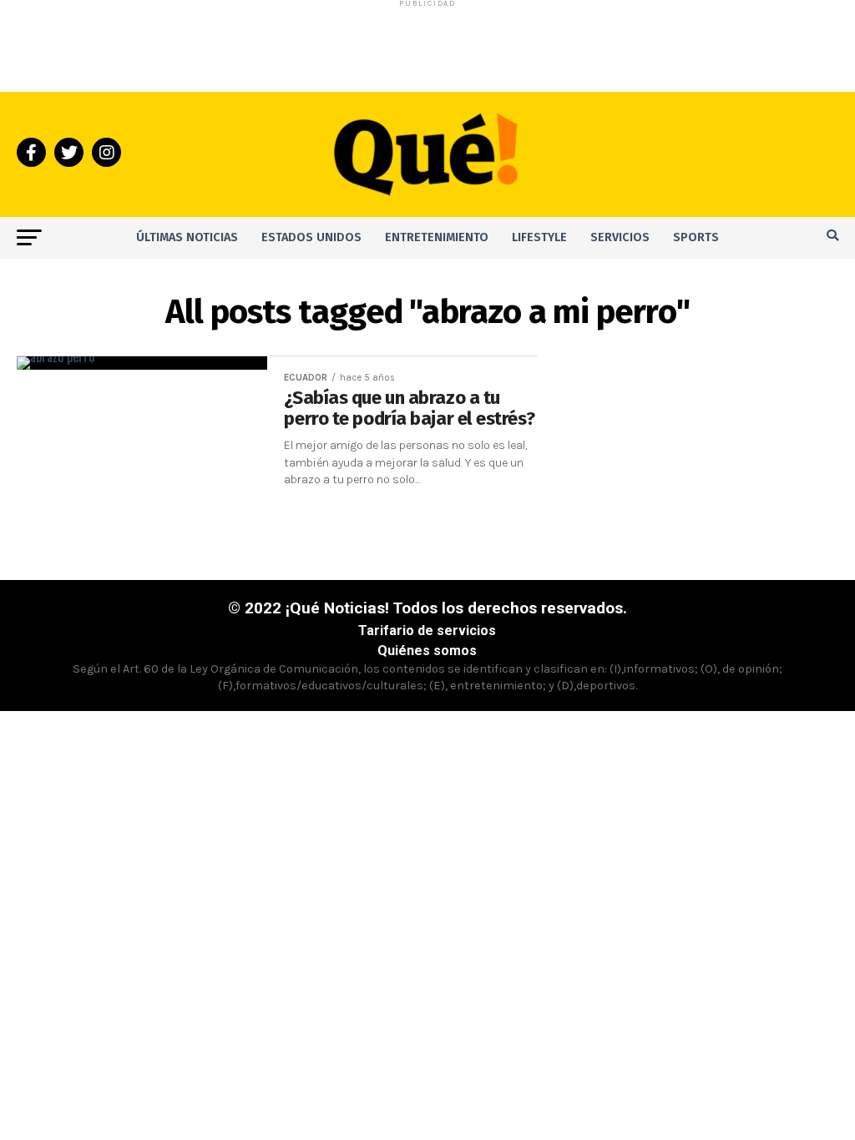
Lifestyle (539, 237)
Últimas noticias (187, 237)
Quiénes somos (427, 650)
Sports (696, 237)
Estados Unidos (311, 237)
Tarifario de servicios (427, 630)
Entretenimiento (436, 237)
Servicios (620, 237)
